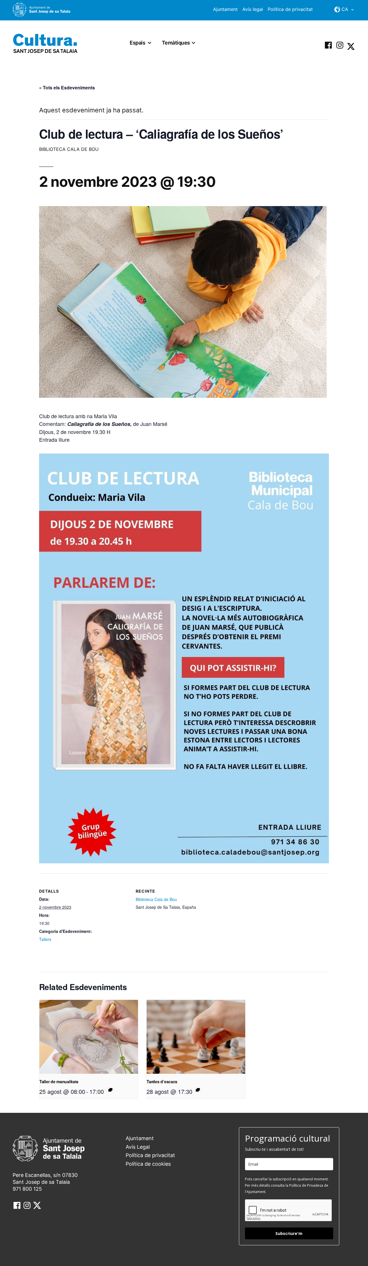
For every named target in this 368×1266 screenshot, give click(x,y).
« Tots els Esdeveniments (67, 87)
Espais (137, 43)
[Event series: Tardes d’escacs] (198, 1090)
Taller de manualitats (58, 1081)
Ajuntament (225, 9)
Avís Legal (138, 1147)
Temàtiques (176, 43)
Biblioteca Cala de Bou (156, 899)
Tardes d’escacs (162, 1081)
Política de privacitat (290, 9)
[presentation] (88, 1037)
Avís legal (252, 9)
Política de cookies (148, 1164)
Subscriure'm (288, 1233)
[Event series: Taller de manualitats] (110, 1090)
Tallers (45, 939)
